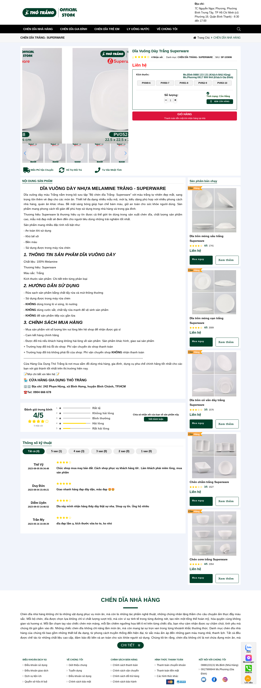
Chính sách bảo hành (125, 681)
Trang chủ (203, 37)
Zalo (249, 652)
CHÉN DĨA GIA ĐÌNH (73, 29)
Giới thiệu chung (78, 665)
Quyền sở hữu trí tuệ (36, 681)
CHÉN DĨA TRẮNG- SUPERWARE (42, 37)
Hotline (248, 672)
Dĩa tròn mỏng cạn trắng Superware (206, 320)
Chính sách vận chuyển (126, 670)
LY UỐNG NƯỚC (138, 29)
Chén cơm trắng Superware (209, 559)
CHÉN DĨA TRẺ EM (106, 29)
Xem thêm (226, 260)
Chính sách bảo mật (80, 681)
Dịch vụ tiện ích (33, 676)
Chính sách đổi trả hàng (126, 676)
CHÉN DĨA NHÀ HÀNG (38, 29)
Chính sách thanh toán (125, 665)
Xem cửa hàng (221, 101)
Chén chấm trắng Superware (209, 482)
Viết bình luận (155, 419)
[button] (125, 153)
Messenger (248, 662)
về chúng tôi (167, 29)
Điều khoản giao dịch (36, 670)
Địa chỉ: (199, 3)
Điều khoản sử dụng (36, 665)
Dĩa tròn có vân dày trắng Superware (207, 402)
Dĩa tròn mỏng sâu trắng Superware (206, 238)
